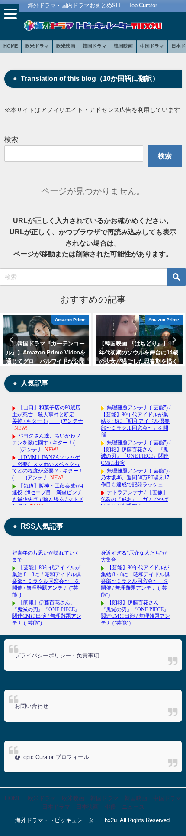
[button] (9, 13)
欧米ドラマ (37, 45)
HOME (10, 45)
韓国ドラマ (94, 45)
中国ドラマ (152, 45)
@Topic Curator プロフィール (52, 757)
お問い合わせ (31, 706)
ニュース (133, 807)
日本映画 (87, 807)
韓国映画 (123, 45)
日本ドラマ (56, 807)
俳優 (110, 807)
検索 (11, 139)
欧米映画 (65, 45)
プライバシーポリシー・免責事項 (57, 655)
